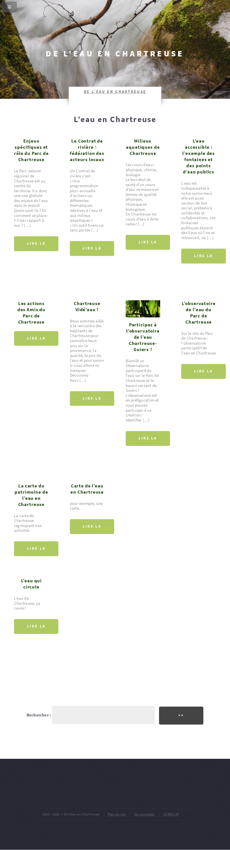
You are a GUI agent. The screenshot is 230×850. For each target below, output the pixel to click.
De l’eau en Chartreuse (115, 53)
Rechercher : (39, 715)
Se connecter (144, 814)
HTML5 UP (171, 814)
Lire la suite (36, 246)
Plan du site (117, 814)
